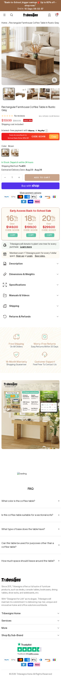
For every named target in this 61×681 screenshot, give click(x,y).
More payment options (30, 193)
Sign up (20, 256)
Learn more (26, 247)
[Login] (49, 15)
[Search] (12, 15)
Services (6, 620)
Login (30, 256)
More (4, 628)
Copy (53, 137)
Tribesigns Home (11, 613)
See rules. (40, 256)
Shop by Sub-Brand (12, 635)
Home (4, 23)
